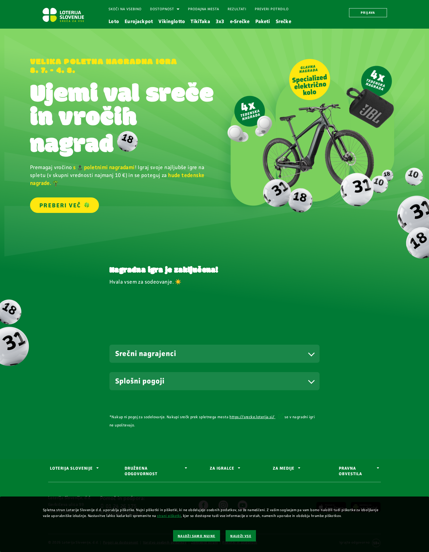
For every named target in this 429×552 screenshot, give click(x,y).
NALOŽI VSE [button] (240, 536)
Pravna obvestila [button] (350, 471)
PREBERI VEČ (60, 205)
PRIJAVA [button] (368, 13)
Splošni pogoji (140, 381)
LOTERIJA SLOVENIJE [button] (71, 468)
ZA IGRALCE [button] (222, 468)
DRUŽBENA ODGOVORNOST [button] (141, 471)
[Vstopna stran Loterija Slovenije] (63, 15)
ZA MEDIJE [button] (283, 468)
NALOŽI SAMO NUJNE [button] (196, 536)
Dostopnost (162, 9)
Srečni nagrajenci (145, 353)
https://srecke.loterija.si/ (252, 416)
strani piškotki (169, 515)
